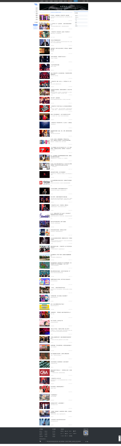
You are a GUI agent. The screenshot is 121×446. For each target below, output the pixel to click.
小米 (76, 20)
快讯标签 (54, 436)
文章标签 (54, 434)
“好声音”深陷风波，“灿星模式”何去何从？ (58, 56)
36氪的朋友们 (52, 45)
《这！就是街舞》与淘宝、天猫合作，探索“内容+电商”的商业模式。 (60, 115)
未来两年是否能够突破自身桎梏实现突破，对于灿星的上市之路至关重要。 (61, 99)
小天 (51, 144)
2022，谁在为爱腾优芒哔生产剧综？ (57, 304)
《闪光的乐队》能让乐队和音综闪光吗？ (58, 419)
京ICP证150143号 (67, 442)
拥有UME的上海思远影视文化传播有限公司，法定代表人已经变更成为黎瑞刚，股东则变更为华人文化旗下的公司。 (61, 241)
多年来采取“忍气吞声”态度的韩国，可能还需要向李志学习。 (59, 190)
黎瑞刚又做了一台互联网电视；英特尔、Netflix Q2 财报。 (58, 141)
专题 (37, 17)
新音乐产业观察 (53, 37)
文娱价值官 (52, 408)
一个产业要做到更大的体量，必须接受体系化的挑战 (58, 372)
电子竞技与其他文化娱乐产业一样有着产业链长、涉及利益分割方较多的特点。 (61, 216)
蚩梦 (51, 127)
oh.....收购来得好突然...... (54, 166)
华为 (76, 24)
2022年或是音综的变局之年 (54, 421)
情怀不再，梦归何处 (53, 66)
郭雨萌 (51, 152)
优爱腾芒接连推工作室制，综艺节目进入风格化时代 (60, 279)
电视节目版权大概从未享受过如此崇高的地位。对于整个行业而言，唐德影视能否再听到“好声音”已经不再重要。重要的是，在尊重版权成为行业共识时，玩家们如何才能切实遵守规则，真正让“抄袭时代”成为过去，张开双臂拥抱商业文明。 (61, 199)
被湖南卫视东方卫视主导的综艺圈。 (55, 133)
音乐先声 (52, 78)
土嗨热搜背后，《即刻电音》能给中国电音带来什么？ (61, 312)
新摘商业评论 (52, 70)
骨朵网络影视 (52, 325)
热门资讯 (54, 431)
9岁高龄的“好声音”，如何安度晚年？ (57, 403)
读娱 (51, 251)
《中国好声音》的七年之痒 (56, 378)
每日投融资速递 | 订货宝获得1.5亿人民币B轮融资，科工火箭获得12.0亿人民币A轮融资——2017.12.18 (61, 263)
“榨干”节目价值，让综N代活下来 (57, 320)
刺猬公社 (52, 334)
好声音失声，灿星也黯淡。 (54, 58)
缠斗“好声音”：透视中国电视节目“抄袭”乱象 (59, 196)
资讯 (37, 11)
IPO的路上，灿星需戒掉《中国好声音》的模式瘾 (60, 15)
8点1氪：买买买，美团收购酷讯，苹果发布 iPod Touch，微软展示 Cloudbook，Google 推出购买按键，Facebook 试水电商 (61, 140)
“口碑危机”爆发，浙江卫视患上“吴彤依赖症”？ (59, 295)
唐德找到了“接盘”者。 (54, 388)
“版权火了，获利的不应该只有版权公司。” (56, 355)
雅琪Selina (52, 268)
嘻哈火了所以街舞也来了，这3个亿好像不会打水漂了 (61, 114)
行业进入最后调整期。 (54, 396)
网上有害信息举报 (78, 441)
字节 (76, 19)
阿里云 (48, 441)
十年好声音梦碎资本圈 (55, 64)
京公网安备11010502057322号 (74, 442)
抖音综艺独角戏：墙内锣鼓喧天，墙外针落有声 (59, 361)
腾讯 (76, 22)
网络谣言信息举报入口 (42, 438)
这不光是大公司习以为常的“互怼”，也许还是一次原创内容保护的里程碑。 (61, 182)
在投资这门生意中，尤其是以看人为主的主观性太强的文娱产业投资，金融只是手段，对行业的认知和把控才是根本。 (61, 42)
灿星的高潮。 (52, 50)
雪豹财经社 (52, 367)
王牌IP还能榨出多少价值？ (54, 404)
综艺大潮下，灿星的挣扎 (55, 97)
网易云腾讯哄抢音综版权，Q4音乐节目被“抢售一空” (60, 271)
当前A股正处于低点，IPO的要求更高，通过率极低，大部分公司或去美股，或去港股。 (61, 174)
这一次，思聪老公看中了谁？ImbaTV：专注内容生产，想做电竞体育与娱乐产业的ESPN (61, 214)
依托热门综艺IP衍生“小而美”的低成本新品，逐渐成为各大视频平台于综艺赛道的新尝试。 (61, 290)
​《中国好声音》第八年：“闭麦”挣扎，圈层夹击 (59, 205)
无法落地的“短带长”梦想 (54, 363)
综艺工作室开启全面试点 (54, 280)
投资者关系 (41, 436)
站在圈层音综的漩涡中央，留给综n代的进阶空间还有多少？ (59, 206)
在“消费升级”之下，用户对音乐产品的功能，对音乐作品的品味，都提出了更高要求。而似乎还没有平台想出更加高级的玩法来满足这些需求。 (61, 331)
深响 (51, 136)
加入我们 (46, 436)
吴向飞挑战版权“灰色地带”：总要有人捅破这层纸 (60, 353)
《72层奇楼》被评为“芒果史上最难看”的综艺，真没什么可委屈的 (59, 339)
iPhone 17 (76, 17)
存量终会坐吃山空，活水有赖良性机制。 (56, 33)
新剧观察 (52, 53)
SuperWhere (52, 169)
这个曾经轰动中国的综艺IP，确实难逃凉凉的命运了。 (58, 248)
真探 (51, 391)
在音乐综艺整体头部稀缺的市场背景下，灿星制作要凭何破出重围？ (60, 26)
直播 (37, 13)
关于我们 (46, 432)
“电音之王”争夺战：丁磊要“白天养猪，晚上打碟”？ (60, 328)
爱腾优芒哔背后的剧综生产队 (55, 305)
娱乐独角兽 (52, 28)
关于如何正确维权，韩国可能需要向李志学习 (59, 188)
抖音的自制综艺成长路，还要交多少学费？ (59, 229)
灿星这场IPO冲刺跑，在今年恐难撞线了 (58, 172)
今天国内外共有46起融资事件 (55, 265)
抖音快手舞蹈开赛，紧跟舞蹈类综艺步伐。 (56, 257)
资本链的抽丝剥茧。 (53, 124)
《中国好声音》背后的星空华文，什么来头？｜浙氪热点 (61, 122)
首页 (37, 8)
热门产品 (54, 432)
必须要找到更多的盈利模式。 (55, 322)
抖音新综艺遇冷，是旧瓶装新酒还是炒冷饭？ (57, 231)
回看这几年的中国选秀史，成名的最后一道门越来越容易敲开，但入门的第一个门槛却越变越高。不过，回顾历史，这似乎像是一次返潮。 (61, 93)
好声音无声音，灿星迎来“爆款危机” (55, 223)
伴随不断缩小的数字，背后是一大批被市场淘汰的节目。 (58, 413)
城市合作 (40, 431)
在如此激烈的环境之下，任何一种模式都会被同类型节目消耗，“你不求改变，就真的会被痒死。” (61, 380)
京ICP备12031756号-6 (62, 442)
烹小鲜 (51, 292)
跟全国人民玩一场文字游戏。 (55, 75)
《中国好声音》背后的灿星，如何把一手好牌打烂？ (60, 31)
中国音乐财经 (52, 103)
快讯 (37, 10)
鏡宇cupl (52, 111)
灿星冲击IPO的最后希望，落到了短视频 (58, 221)
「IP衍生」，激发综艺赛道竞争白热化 (58, 287)
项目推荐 (40, 432)
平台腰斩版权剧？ (54, 394)
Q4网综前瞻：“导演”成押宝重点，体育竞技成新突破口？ (61, 345)
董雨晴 (51, 160)
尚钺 (51, 185)
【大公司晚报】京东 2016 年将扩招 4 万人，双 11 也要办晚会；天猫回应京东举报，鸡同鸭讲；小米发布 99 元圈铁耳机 (61, 148)
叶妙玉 (51, 218)
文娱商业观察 (52, 20)
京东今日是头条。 (53, 149)
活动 (37, 19)
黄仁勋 (76, 15)
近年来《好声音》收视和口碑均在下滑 (56, 83)
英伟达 (76, 25)
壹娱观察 (52, 94)
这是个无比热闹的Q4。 (54, 346)
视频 (37, 15)
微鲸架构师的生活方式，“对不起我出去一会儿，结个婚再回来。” (59, 158)
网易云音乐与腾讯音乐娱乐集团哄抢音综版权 (57, 272)
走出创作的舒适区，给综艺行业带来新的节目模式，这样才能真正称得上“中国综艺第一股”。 (61, 17)
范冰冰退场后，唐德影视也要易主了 (57, 386)
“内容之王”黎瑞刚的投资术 (56, 40)
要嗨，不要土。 (53, 313)
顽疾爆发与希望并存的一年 (54, 297)
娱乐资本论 (52, 342)
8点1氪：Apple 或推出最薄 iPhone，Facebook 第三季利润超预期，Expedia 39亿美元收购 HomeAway (61, 164)
